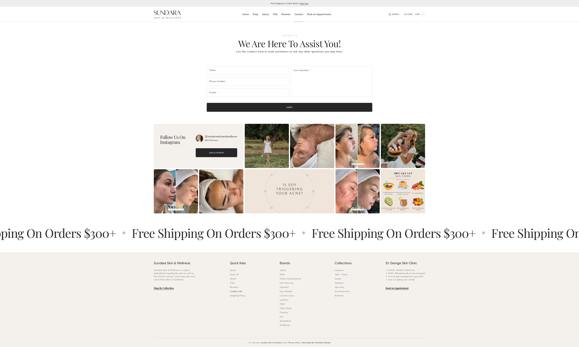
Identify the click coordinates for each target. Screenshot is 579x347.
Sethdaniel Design (323, 342)
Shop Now (303, 3)
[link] (199, 138)
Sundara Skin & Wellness (271, 342)
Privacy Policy (294, 342)
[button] (394, 14)
